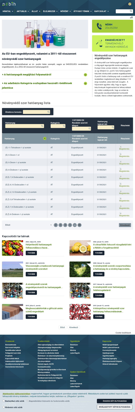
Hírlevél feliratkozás (110, 364)
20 (79, 224)
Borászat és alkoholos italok (48, 353)
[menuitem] (8, 11)
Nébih (40, 4)
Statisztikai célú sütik (14, 401)
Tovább (31, 253)
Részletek (125, 138)
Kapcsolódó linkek (12, 358)
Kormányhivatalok (109, 350)
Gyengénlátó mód (129, 4)
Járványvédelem (44, 361)
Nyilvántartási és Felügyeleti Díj (49, 375)
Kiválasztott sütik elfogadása (114, 407)
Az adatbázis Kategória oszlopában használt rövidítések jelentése (37, 85)
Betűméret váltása (131, 17)
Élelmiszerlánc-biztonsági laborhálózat (52, 358)
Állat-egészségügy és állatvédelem (51, 344)
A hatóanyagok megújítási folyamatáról (27, 74)
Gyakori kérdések (77, 372)
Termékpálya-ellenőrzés (47, 380)
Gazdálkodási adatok (13, 350)
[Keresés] (131, 11)
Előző (7, 224)
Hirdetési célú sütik (13, 407)
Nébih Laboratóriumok (111, 347)
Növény (73, 350)
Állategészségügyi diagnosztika (49, 347)
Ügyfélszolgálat (108, 356)
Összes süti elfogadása (115, 401)
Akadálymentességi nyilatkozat (17, 364)
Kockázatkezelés (44, 367)
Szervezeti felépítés (12, 347)
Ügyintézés (75, 341)
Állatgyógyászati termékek (48, 350)
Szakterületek (43, 341)
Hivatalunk (9, 341)
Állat (72, 347)
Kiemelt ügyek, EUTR (46, 364)
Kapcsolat (107, 341)
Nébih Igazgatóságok (110, 344)
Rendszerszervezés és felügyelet (50, 378)
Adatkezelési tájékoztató (14, 361)
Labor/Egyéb (75, 353)
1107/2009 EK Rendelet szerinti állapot (80, 138)
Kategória (55, 138)
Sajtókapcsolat (108, 353)
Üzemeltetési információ (14, 367)
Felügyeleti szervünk (13, 353)
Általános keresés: (13, 112)
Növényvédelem (44, 372)
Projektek (9, 356)
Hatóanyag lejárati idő (102, 138)
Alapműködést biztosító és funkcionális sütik (49, 401)
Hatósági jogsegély (110, 358)
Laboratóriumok (76, 383)
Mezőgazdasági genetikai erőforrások (52, 369)
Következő (125, 225)
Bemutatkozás (10, 344)
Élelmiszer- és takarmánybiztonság (51, 356)
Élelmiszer (74, 344)
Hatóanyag (10, 138)
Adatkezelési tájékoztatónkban (16, 393)
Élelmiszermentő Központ (112, 361)
